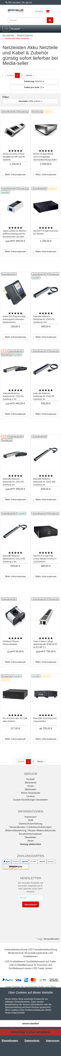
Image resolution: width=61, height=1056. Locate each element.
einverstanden (30, 1023)
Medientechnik (16, 952)
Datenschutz (32, 1040)
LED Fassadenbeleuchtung (42, 949)
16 (33, 87)
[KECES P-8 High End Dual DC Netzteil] (45, 206)
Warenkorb (30, 782)
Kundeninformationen (30, 833)
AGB (30, 820)
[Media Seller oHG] (16, 11)
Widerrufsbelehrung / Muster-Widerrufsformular (30, 830)
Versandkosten (51, 938)
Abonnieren (30, 904)
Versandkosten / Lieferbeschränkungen (30, 827)
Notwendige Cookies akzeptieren (30, 1032)
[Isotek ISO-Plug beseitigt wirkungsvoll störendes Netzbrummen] (15, 292)
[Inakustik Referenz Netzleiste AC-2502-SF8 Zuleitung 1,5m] (15, 531)
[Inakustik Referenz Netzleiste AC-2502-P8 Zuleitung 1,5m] (45, 292)
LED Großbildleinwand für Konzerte (28, 964)
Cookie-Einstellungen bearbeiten (30, 799)
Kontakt (30, 779)
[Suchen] (50, 20)
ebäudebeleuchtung (16, 949)
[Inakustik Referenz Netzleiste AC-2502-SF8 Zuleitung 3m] (45, 454)
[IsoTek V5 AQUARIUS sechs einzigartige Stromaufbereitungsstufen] (45, 129)
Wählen (33, 81)
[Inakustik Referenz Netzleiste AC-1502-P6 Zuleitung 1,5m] (15, 369)
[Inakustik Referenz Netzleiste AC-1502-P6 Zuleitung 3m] (15, 454)
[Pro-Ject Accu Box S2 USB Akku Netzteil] (15, 694)
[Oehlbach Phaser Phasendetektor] (15, 617)
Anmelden (39, 11)
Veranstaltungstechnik (36, 952)
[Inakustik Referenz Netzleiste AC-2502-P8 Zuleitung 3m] (45, 369)
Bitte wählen (30, 101)
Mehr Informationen (15, 174)
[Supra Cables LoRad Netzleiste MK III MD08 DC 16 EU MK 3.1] (45, 617)
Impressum (31, 816)
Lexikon (30, 796)
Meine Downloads (30, 792)
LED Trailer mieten (42, 968)
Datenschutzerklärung (30, 823)
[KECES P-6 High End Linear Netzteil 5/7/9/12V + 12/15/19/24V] (45, 531)
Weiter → (30, 75)
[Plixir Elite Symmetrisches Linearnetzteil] (45, 694)
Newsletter (30, 837)
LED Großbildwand (15, 961)
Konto (30, 786)
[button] (30, 917)
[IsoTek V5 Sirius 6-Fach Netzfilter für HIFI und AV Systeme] (15, 129)
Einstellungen (10, 1040)
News (31, 840)
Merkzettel (30, 789)
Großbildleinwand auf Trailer (41, 961)
